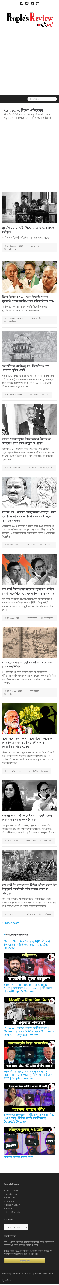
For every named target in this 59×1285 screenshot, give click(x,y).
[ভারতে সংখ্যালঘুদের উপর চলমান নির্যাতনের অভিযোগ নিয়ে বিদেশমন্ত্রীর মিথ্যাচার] (29, 419)
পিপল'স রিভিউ (36, 318)
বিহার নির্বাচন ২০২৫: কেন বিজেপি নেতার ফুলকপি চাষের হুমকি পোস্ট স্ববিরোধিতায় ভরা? (28, 299)
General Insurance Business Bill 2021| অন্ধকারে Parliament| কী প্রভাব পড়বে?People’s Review (28, 988)
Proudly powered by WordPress (17, 1273)
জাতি (47, 394)
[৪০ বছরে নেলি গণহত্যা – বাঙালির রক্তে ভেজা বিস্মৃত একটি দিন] (29, 642)
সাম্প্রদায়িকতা (11, 249)
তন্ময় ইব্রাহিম (34, 394)
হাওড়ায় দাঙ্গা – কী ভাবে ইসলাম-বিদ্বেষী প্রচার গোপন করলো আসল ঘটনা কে (27, 817)
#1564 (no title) (13, 1212)
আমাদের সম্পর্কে (12, 1190)
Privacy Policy (13, 1205)
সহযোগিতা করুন (12, 1194)
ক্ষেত (46, 771)
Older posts (12, 923)
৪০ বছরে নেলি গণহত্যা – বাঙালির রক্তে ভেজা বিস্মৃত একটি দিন (27, 664)
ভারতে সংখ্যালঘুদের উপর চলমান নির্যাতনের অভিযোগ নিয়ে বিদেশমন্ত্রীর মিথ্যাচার (26, 441)
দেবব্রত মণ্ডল (35, 246)
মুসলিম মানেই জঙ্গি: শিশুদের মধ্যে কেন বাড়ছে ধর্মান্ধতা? (28, 230)
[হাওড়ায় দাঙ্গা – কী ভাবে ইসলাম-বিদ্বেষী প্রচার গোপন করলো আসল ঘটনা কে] (29, 795)
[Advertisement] (29, 61)
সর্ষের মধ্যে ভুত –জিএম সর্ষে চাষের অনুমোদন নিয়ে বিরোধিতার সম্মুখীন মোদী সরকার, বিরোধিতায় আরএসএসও (27, 742)
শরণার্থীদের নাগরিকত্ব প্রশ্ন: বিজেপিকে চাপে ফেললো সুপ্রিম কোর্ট (26, 368)
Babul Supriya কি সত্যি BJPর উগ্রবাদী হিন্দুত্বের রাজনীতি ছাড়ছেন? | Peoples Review (27, 945)
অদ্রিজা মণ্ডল (31, 914)
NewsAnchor (49, 1273)
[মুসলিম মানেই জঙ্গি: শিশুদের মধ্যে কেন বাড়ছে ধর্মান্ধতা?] (29, 208)
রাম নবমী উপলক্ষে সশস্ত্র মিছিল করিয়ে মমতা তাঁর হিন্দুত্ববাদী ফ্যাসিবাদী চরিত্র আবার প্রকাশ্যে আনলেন (29, 889)
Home (9, 1208)
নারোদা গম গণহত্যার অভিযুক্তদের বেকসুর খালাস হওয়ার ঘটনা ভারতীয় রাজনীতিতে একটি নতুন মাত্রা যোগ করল (29, 516)
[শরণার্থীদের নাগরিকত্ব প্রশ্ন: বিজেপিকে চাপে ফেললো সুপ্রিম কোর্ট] (29, 346)
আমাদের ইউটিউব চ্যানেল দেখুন (18, 1157)
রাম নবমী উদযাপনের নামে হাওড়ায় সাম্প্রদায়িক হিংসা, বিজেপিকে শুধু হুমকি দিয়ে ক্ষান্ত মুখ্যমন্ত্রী (28, 591)
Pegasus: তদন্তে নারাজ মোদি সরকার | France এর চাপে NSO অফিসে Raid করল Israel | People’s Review (29, 1031)
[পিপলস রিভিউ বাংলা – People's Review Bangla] (29, 19)
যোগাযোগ (10, 1201)
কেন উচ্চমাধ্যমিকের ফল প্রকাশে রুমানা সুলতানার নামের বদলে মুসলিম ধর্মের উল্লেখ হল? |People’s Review (28, 1075)
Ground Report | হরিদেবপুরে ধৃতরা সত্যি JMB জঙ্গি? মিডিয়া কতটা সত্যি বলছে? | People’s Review (29, 1118)
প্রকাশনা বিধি (10, 1197)
